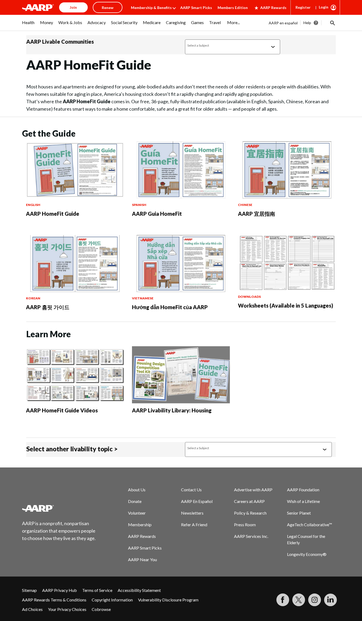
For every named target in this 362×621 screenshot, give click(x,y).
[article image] (75, 196)
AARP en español (283, 23)
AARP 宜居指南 (256, 213)
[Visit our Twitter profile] (298, 599)
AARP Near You (142, 559)
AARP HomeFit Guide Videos (62, 410)
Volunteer (137, 512)
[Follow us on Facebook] (282, 599)
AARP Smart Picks (196, 7)
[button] (332, 23)
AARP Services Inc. (251, 536)
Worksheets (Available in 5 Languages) (285, 305)
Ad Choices (32, 609)
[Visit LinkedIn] (330, 599)
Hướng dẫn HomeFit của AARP (170, 307)
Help (307, 22)
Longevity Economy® (306, 554)
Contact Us (191, 489)
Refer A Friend (194, 524)
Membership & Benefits (151, 7)
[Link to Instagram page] (314, 599)
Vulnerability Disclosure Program (168, 599)
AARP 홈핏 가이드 (47, 307)
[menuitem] (28, 25)
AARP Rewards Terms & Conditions (54, 599)
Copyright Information (112, 599)
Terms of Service (97, 590)
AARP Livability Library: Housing (171, 410)
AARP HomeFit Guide (52, 213)
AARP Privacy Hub (59, 590)
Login (323, 7)
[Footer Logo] (59, 508)
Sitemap (29, 590)
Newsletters (192, 512)
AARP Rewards (273, 7)
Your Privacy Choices (67, 609)
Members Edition (233, 7)
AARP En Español (197, 501)
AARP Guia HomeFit (157, 213)
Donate (135, 501)
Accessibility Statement (139, 590)
